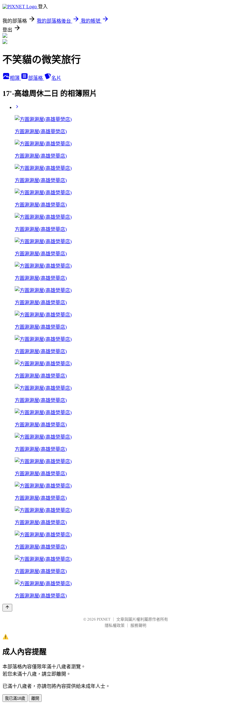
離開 (35, 698)
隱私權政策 (115, 625)
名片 (56, 78)
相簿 (15, 78)
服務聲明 (138, 625)
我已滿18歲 (15, 698)
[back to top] (7, 607)
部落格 (36, 78)
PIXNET (104, 619)
